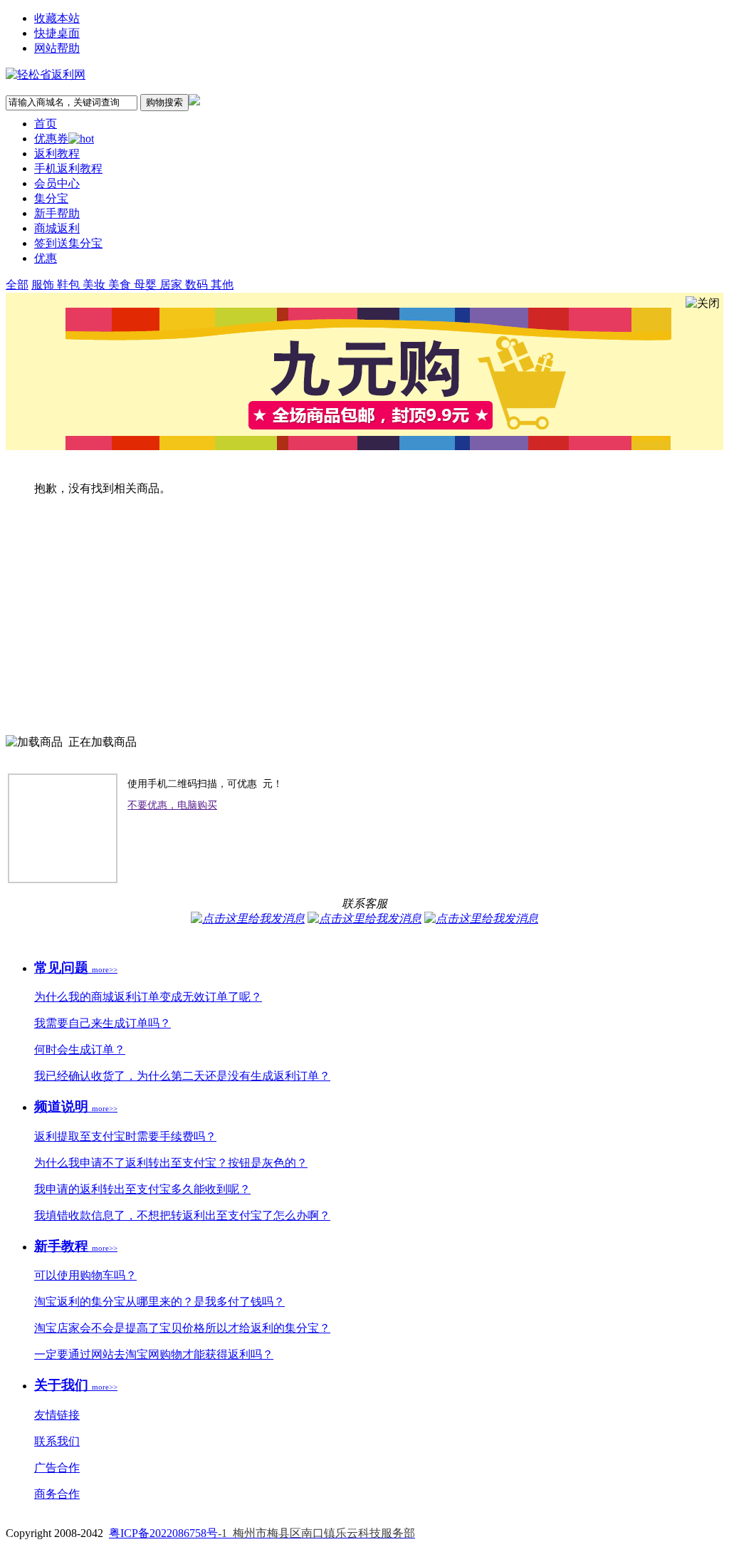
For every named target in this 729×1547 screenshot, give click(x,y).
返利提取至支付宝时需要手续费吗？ (125, 1136)
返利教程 (57, 153)
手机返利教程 (68, 168)
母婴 (146, 284)
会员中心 (57, 183)
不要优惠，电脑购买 (172, 805)
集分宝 (51, 198)
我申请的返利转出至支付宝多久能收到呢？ (142, 1189)
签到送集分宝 (68, 243)
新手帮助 (57, 213)
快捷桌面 (57, 33)
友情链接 (57, 1415)
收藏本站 (57, 18)
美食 (121, 284)
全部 (17, 284)
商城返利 (57, 228)
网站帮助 (57, 48)
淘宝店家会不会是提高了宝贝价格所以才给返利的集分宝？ (182, 1328)
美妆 (95, 284)
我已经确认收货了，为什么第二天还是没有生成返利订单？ (182, 1076)
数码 (198, 284)
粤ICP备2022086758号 (262, 1533)
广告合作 (57, 1468)
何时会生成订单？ (79, 1049)
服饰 (44, 284)
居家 (172, 284)
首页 (45, 124)
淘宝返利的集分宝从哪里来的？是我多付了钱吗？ (159, 1302)
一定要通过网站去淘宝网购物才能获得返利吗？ (153, 1354)
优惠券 (51, 138)
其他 (222, 284)
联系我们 (57, 1441)
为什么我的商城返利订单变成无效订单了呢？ (148, 997)
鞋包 (70, 284)
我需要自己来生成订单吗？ (102, 1023)
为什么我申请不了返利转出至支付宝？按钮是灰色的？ (171, 1163)
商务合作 (57, 1494)
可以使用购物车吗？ (85, 1275)
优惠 (45, 258)
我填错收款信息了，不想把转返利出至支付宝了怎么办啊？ (182, 1215)
